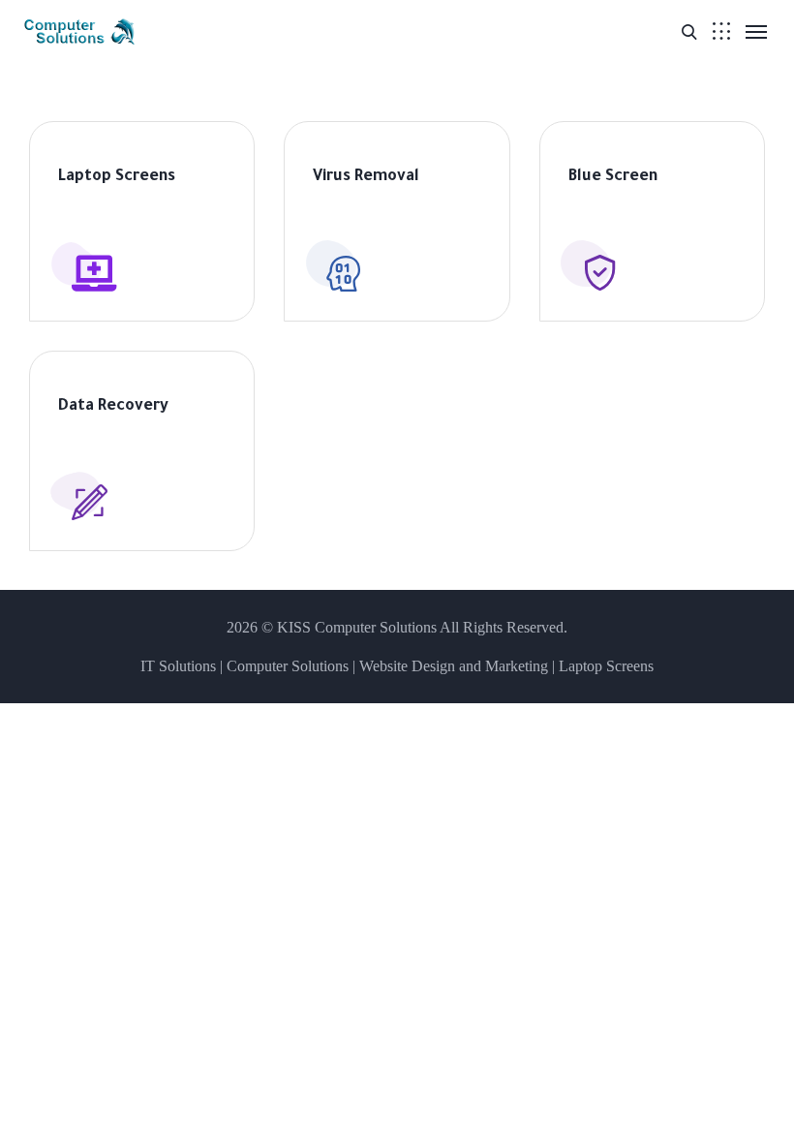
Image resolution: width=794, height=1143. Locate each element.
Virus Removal (366, 177)
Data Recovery (113, 407)
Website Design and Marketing (453, 666)
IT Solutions (178, 666)
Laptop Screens (116, 177)
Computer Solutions (288, 666)
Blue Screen (612, 177)
